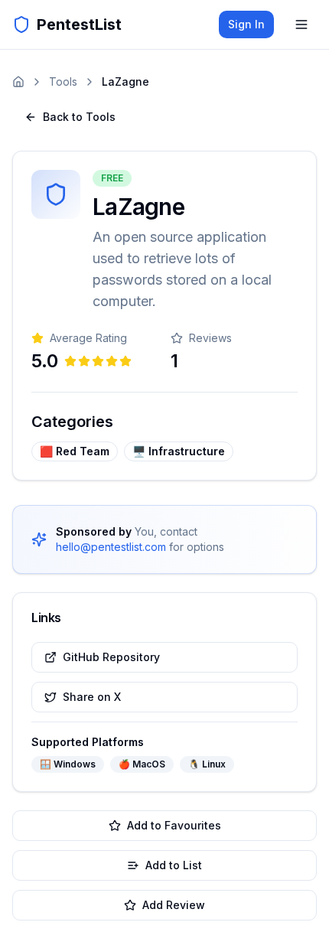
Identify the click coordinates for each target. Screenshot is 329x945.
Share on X (92, 696)
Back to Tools (79, 116)
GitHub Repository (111, 656)
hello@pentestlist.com (111, 546)
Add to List (173, 865)
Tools (63, 81)
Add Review (173, 904)
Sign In (246, 24)
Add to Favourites (174, 825)
